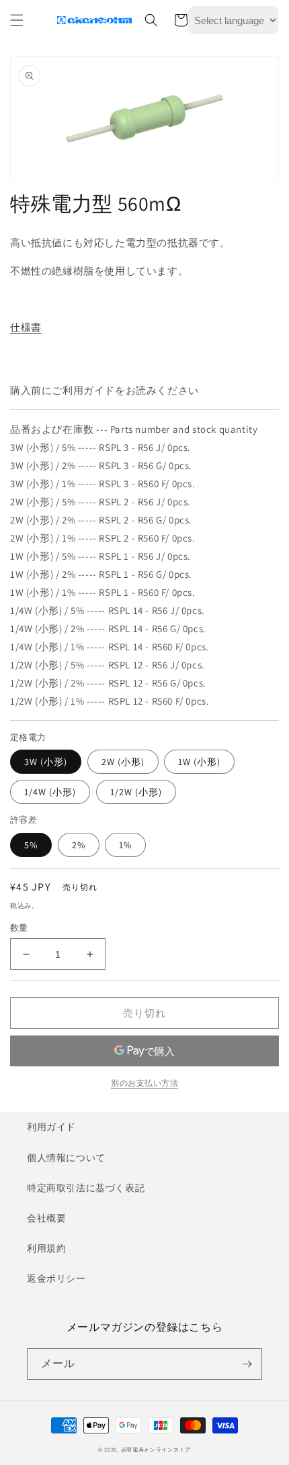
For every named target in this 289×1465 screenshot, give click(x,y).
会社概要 (46, 1218)
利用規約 (46, 1248)
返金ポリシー (56, 1278)
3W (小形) (45, 762)
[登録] (246, 1364)
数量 (19, 927)
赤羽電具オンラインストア (156, 1449)
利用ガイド (51, 1127)
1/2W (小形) (136, 792)
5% (31, 845)
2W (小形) (122, 762)
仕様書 (26, 327)
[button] (17, 20)
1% (125, 845)
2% (78, 845)
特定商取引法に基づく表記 (85, 1188)
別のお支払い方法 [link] (144, 1083)
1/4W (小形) (50, 792)
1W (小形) (199, 762)
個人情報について (66, 1158)
